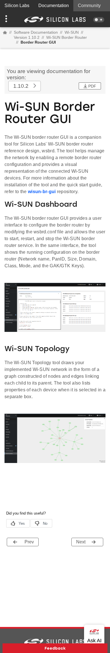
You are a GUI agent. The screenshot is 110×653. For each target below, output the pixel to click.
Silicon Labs (17, 5)
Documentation (53, 5)
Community (89, 5)
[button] (8, 19)
